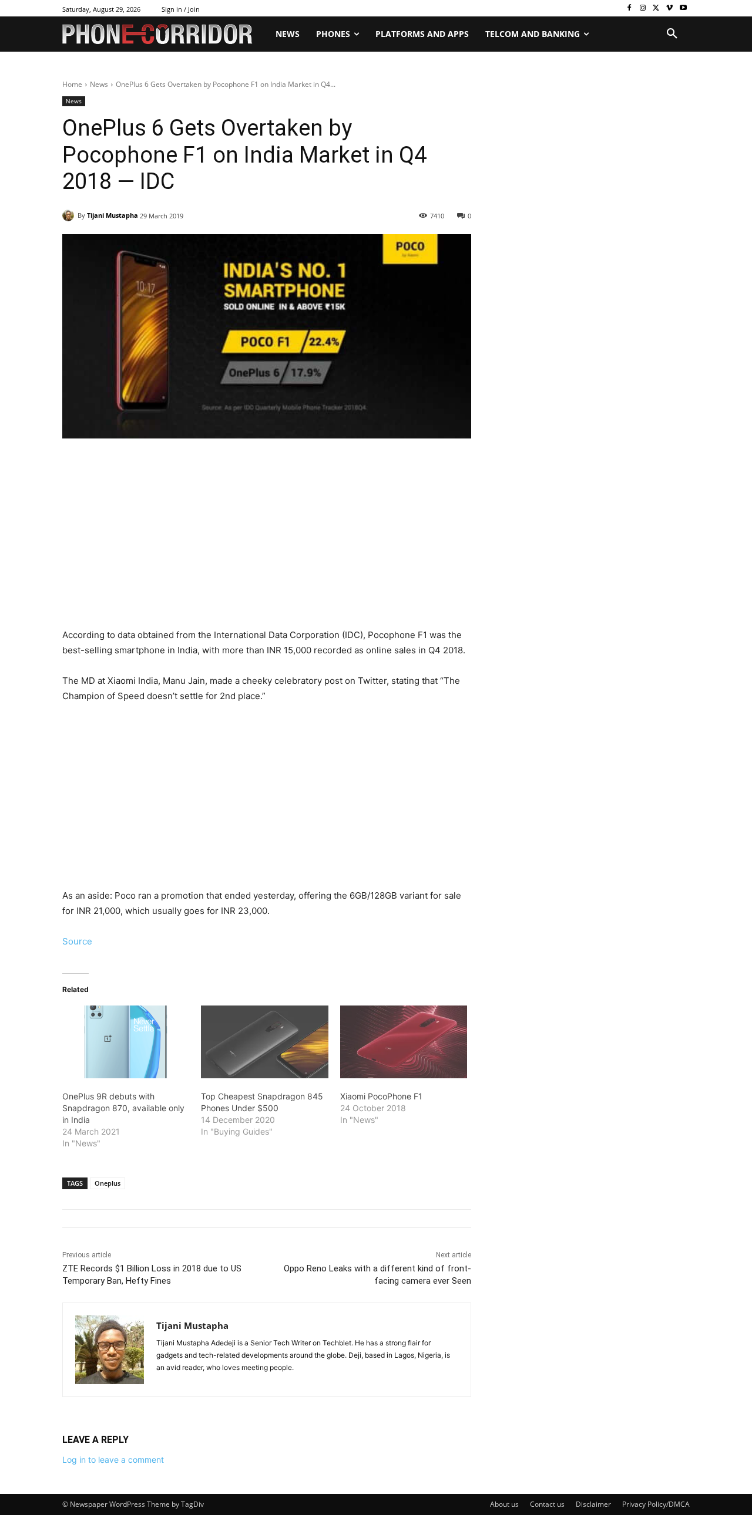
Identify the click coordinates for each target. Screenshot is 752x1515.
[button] (672, 34)
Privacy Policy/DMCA (656, 1504)
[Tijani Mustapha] (70, 215)
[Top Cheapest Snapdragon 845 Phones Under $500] (264, 1041)
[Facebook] (629, 8)
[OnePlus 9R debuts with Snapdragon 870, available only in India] (125, 1041)
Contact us (547, 1504)
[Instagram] (643, 8)
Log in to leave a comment (113, 1460)
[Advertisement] (266, 540)
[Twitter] (656, 8)
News (99, 84)
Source (77, 941)
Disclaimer (593, 1504)
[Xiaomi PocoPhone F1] (403, 1041)
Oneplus (107, 1183)
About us (504, 1504)
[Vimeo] (669, 8)
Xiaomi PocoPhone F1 (381, 1096)
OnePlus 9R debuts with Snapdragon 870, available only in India (123, 1108)
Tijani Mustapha (112, 215)
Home (72, 84)
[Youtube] (683, 8)
